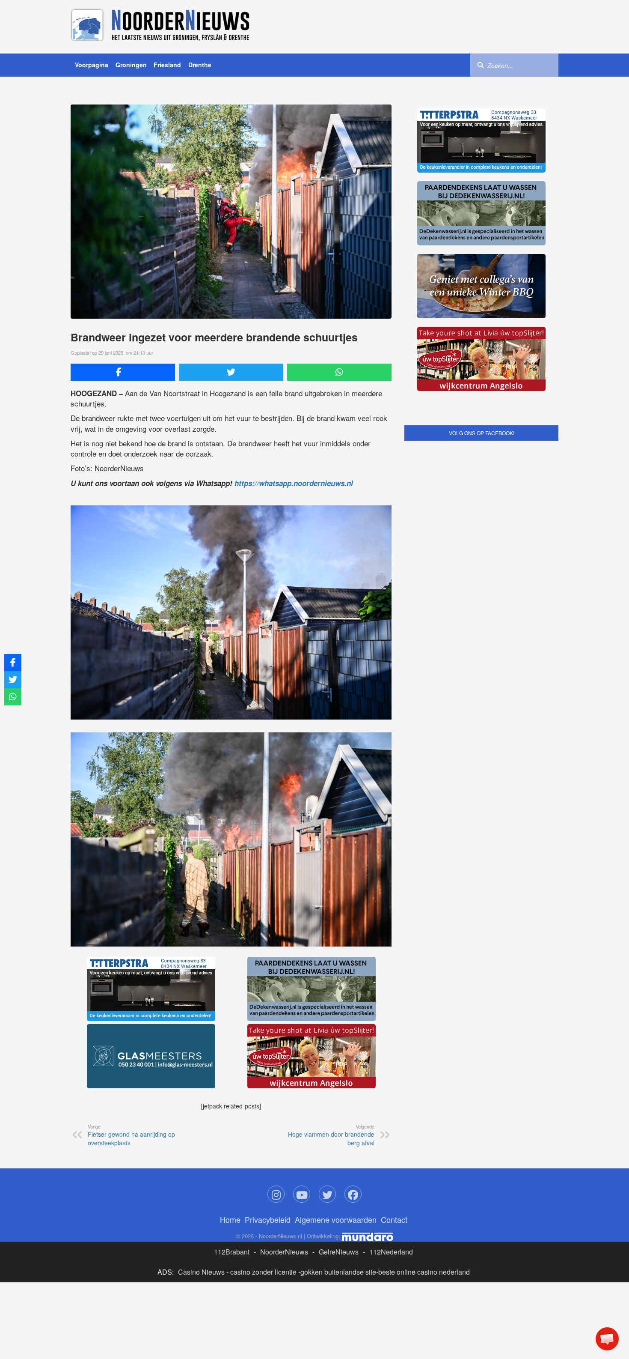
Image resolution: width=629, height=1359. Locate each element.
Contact (394, 1219)
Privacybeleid (268, 1219)
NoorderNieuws (284, 1252)
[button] (607, 1338)
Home (230, 1219)
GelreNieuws (339, 1252)
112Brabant (231, 1252)
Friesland (167, 64)
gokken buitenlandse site (338, 1272)
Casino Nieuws (201, 1272)
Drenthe (199, 64)
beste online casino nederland (424, 1272)
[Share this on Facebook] (123, 372)
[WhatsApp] (339, 372)
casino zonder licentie (263, 1272)
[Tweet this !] (231, 372)
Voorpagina (91, 64)
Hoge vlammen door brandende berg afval (331, 1135)
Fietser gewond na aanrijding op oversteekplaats (131, 1135)
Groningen (131, 64)
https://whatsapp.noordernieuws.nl (293, 483)
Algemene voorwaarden (336, 1219)
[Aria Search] (480, 64)
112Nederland (391, 1252)
